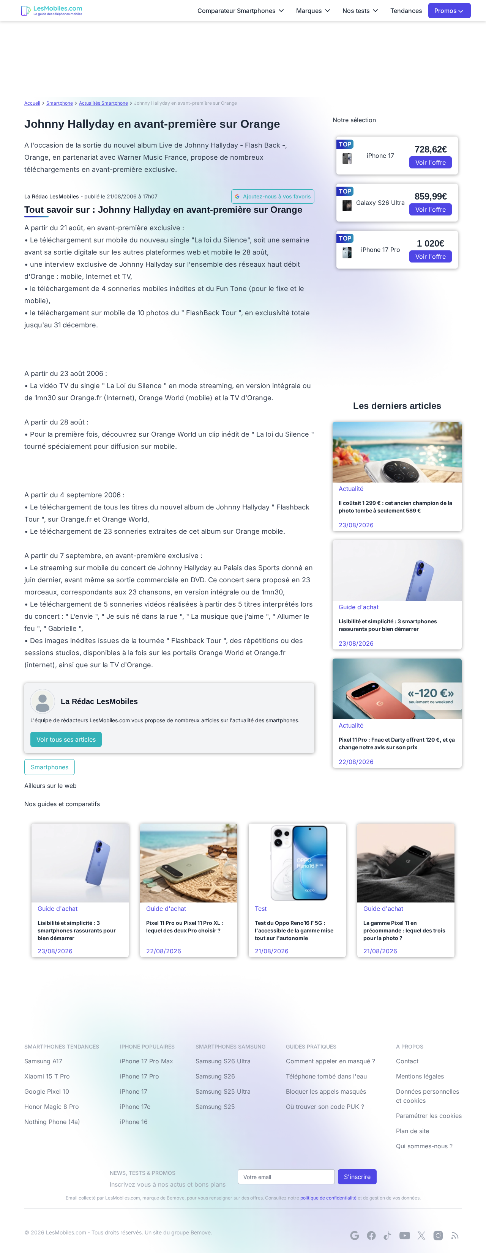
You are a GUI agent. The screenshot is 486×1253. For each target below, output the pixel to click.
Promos (446, 10)
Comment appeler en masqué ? (330, 1061)
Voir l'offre (430, 162)
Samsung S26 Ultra (223, 1061)
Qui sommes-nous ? (424, 1146)
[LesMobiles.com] (51, 10)
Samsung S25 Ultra (223, 1091)
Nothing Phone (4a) (52, 1122)
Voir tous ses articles (66, 739)
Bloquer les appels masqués (326, 1091)
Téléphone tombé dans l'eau (326, 1076)
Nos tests (356, 10)
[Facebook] (371, 1235)
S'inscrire (357, 1177)
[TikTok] (388, 1235)
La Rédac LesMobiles (51, 196)
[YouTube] (405, 1235)
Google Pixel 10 (46, 1091)
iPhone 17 (133, 1091)
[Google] (354, 1235)
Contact (407, 1061)
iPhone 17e (135, 1106)
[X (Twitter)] (421, 1235)
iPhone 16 (134, 1122)
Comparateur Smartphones (236, 10)
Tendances (406, 10)
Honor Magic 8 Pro (51, 1106)
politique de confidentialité (328, 1198)
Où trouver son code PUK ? (325, 1106)
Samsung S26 (215, 1076)
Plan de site (412, 1131)
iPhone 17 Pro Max (146, 1061)
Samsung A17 (43, 1061)
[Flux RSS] (455, 1235)
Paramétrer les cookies (429, 1115)
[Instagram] (438, 1235)
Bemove (201, 1232)
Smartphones (49, 767)
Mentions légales (420, 1076)
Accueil (32, 103)
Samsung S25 (215, 1106)
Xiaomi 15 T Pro (47, 1076)
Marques (309, 10)
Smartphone (59, 103)
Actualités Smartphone (103, 103)
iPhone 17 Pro (139, 1076)
